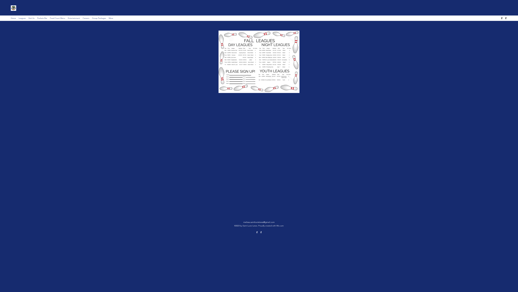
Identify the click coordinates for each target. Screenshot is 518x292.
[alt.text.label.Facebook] (501, 18)
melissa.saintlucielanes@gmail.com (259, 222)
